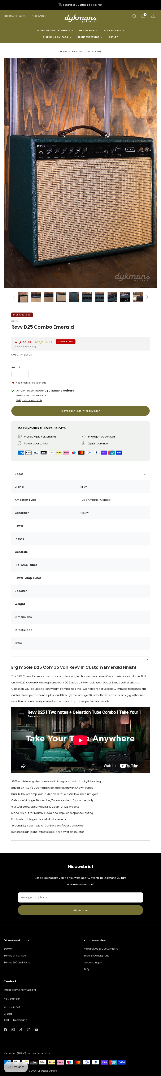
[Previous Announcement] (43, 5)
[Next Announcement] (118, 5)
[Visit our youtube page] (36, 1030)
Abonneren (80, 910)
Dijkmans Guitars (55, 37)
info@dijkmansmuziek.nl (20, 990)
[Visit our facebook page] (5, 1030)
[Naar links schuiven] (13, 297)
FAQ (86, 969)
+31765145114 (12, 998)
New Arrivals (88, 30)
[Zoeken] (134, 16)
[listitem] (80, 5)
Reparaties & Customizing (101, 948)
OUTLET (113, 37)
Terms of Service (15, 955)
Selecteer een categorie (53, 30)
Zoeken (8, 948)
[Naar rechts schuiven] (147, 297)
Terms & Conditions (17, 962)
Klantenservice (88, 37)
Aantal (15, 367)
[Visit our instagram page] (13, 1030)
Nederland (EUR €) (15, 16)
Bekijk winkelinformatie (29, 400)
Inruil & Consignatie (96, 955)
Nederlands (39, 16)
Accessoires (112, 30)
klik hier (97, 5)
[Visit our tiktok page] (21, 1030)
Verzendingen (93, 962)
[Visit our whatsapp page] (28, 1030)
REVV (14, 321)
